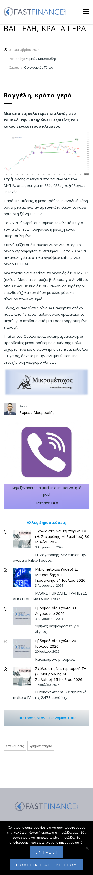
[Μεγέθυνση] (82, 138)
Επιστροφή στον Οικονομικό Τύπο (46, 717)
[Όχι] (86, 848)
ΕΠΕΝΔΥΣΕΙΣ (15, 746)
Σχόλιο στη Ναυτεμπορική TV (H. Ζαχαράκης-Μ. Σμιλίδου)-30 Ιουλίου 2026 (62, 536)
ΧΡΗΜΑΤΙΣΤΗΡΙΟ (41, 746)
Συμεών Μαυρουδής (36, 412)
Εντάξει (46, 852)
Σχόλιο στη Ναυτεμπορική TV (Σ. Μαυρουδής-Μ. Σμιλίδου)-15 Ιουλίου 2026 (60, 674)
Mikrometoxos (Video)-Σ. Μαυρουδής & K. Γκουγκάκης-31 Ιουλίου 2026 (60, 575)
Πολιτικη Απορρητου (46, 864)
